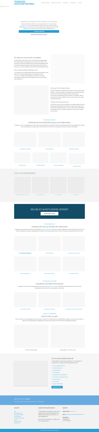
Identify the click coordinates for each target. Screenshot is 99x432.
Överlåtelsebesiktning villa (59, 365)
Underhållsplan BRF (25, 309)
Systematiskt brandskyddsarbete (60, 377)
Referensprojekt (17, 421)
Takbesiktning (22, 165)
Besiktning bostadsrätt (74, 253)
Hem (15, 411)
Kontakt (80, 2)
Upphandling (73, 2)
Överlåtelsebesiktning (19, 418)
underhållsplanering (24, 25)
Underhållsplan (56, 372)
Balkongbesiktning (74, 149)
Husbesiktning (49, 253)
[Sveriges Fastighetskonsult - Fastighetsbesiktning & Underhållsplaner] (24, 3)
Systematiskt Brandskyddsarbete (73, 309)
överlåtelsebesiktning (47, 229)
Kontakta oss (17, 422)
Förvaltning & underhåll (49, 281)
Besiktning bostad (49, 224)
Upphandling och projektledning (60, 374)
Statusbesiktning (49, 149)
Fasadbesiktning (40, 165)
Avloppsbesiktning (74, 273)
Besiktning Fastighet (56, 2)
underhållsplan (17, 75)
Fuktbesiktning (77, 166)
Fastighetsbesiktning (25, 149)
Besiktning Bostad (45, 2)
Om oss (15, 419)
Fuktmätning (56, 381)
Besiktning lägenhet (25, 273)
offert (47, 421)
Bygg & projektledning (58, 383)
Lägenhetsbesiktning (57, 368)
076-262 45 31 (72, 411)
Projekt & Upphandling (49, 313)
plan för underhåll (53, 286)
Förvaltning (65, 2)
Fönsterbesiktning (58, 165)
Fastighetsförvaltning (49, 309)
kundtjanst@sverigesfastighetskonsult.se (74, 414)
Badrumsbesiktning (49, 273)
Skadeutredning (56, 379)
